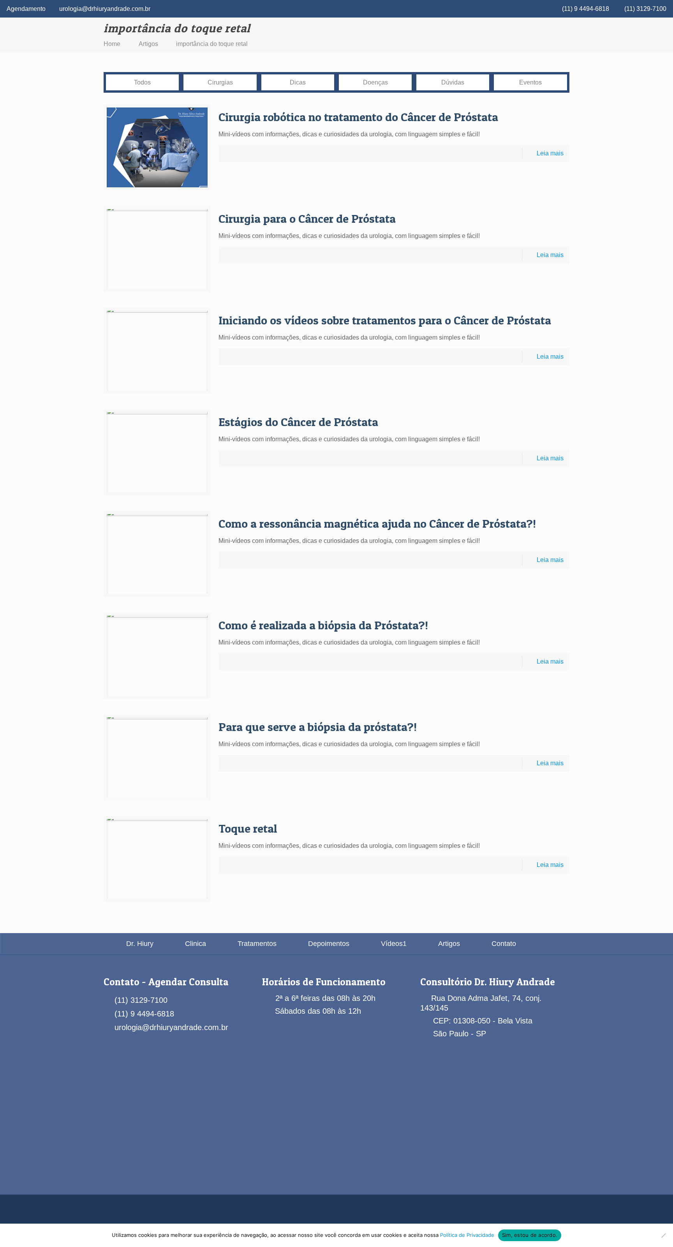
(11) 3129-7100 (645, 8)
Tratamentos (257, 944)
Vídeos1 (394, 944)
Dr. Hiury (139, 944)
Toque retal (247, 828)
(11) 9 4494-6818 (585, 8)
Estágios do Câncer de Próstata (298, 422)
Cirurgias (220, 82)
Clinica (195, 944)
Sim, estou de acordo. (529, 1235)
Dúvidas (452, 82)
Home (112, 44)
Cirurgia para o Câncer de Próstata (307, 218)
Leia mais (550, 153)
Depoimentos (328, 944)
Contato (504, 944)
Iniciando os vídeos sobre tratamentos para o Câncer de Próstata (384, 320)
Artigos (148, 44)
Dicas (298, 82)
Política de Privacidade (467, 1235)
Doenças (375, 82)
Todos (142, 82)
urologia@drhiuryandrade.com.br (104, 8)
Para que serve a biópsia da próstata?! (317, 727)
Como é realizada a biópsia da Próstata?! (323, 625)
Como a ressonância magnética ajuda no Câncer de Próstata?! (377, 523)
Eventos (530, 82)
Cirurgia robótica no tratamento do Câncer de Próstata (358, 117)
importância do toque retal (212, 44)
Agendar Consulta (188, 982)
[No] (663, 1235)
